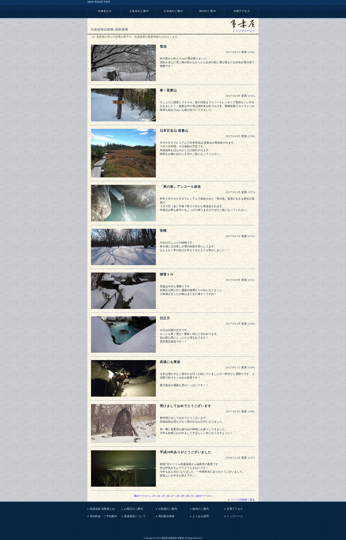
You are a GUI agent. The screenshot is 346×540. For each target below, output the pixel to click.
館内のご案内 (200, 508)
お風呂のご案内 (133, 508)
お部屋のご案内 (167, 508)
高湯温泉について (135, 516)
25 (163, 495)
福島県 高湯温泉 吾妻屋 (98, 2)
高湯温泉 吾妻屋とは (102, 508)
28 (177, 495)
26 (168, 495)
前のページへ (142, 495)
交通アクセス (235, 508)
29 (182, 495)
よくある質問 (200, 516)
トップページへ (245, 30)
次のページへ (204, 495)
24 (158, 495)
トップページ (235, 516)
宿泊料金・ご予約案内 (103, 516)
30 (187, 495)
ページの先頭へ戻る (243, 499)
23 (153, 495)
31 (192, 495)
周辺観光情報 (166, 516)
